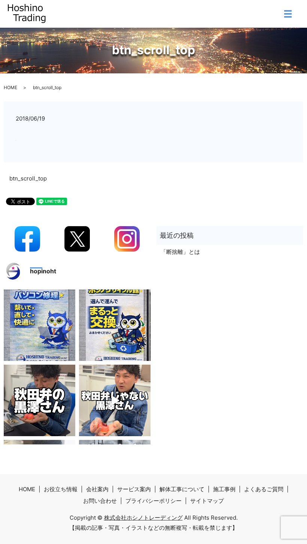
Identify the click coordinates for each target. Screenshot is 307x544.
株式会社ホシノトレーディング (143, 517)
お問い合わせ (100, 500)
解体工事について (181, 489)
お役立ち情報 (60, 489)
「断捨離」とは (180, 251)
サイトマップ (207, 500)
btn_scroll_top (28, 178)
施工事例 (224, 489)
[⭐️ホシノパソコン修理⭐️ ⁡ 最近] (39, 325)
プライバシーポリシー (153, 500)
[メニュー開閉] (288, 14)
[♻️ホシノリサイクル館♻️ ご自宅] (115, 325)
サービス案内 (134, 489)
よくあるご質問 (263, 489)
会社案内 (97, 489)
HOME (10, 87)
